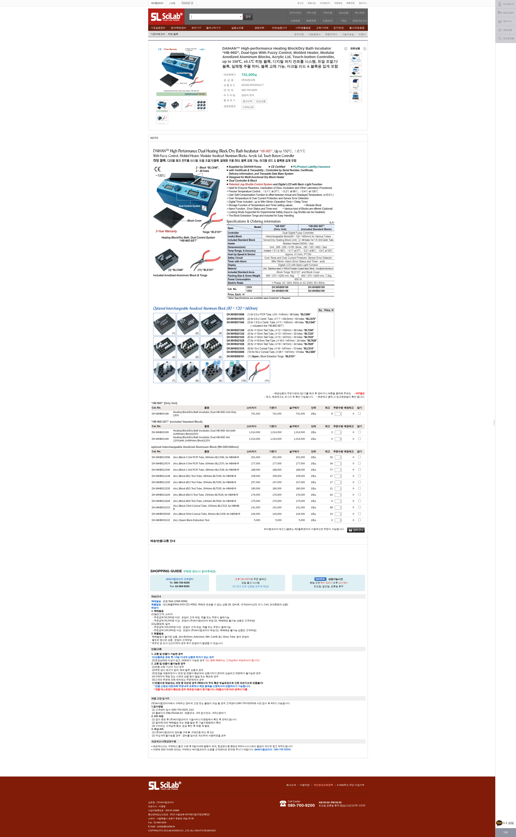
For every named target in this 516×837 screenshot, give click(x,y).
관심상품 (344, 12)
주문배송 (338, 3)
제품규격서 (331, 34)
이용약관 (305, 785)
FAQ (343, 20)
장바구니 (363, 3)
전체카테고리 (360, 20)
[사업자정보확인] (200, 814)
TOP (505, 832)
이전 (346, 49)
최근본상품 (508, 38)
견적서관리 (295, 12)
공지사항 (299, 34)
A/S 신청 (311, 12)
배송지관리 (508, 12)
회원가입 (312, 3)
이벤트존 (295, 20)
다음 (365, 49)
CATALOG (248, 107)
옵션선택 (247, 101)
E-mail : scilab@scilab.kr (161, 826)
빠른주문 (350, 3)
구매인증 (327, 12)
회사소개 (291, 785)
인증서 (362, 34)
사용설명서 (314, 34)
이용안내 (327, 20)
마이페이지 (325, 3)
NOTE (154, 138)
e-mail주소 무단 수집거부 (350, 785)
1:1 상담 (508, 822)
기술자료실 (348, 34)
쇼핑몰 (172, 3)
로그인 (300, 3)
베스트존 (360, 12)
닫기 (496, 423)
